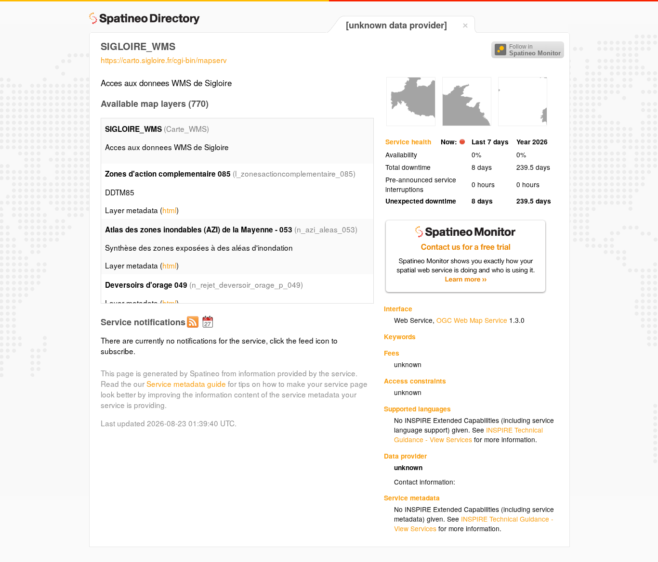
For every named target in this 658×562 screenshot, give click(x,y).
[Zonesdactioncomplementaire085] (410, 123)
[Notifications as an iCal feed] (209, 329)
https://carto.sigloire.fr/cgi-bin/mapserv (164, 59)
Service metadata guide (186, 383)
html (169, 209)
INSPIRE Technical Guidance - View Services (468, 434)
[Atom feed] (194, 329)
